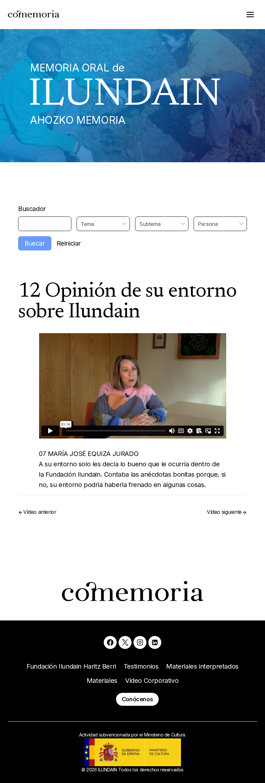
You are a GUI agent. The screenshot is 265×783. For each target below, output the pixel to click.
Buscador (32, 209)
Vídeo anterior (39, 512)
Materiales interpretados (202, 666)
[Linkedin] (154, 642)
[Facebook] (110, 642)
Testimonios (141, 666)
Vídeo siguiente (224, 512)
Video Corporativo (151, 680)
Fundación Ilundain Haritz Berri (71, 666)
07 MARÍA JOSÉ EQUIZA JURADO (88, 454)
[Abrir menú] (250, 14)
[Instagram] (139, 642)
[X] (125, 642)
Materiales (102, 680)
